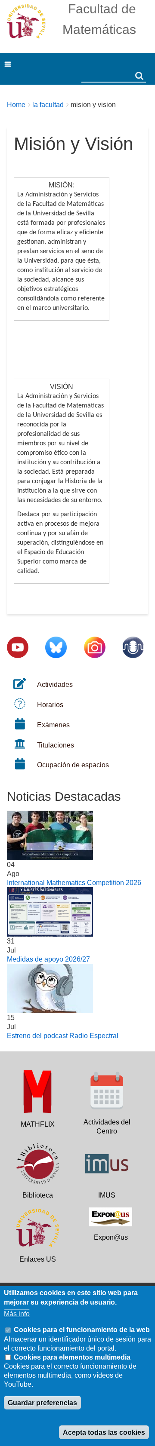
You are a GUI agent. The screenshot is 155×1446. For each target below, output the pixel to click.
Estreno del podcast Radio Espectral (62, 1035)
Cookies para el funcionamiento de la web (82, 1329)
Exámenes (53, 725)
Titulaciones (55, 745)
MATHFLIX (38, 1124)
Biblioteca (37, 1195)
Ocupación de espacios (73, 765)
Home (16, 104)
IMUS (106, 1195)
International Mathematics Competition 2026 (74, 882)
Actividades (55, 684)
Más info (17, 1313)
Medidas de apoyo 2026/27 (48, 959)
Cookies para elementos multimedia (72, 1357)
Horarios (50, 704)
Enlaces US (37, 1259)
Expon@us (111, 1237)
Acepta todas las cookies (104, 1432)
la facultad (48, 104)
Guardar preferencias (42, 1402)
